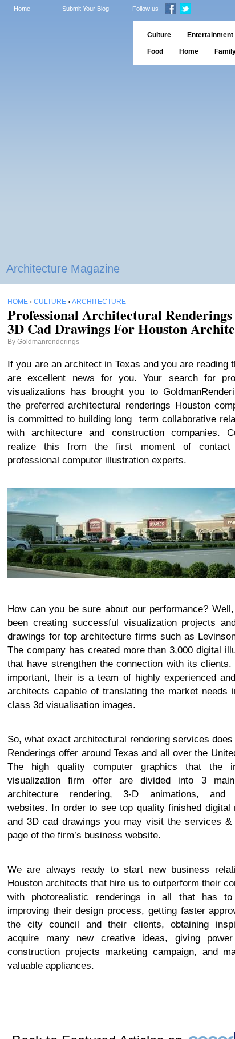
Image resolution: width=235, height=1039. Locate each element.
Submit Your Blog (85, 8)
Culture (159, 35)
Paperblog (63, 43)
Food (155, 51)
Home (22, 8)
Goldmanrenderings (48, 342)
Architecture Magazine (63, 268)
